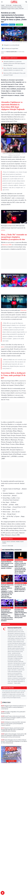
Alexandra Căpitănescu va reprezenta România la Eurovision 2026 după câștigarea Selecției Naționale (14, 63)
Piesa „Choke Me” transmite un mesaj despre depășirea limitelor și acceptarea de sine (14, 69)
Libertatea (23, 310)
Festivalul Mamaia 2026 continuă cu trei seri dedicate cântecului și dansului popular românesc (7, 565)
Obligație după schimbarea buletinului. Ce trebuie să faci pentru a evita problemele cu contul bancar (13, 707)
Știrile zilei (6, 702)
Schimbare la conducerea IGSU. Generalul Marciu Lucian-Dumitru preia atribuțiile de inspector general (13, 723)
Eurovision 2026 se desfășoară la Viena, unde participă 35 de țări (14, 74)
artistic (3, 230)
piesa (2, 347)
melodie (18, 541)
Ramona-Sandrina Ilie (11, 51)
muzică (21, 541)
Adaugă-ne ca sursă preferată (11, 45)
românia (4, 543)
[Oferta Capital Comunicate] (14, 754)
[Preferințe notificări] (2, 893)
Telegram (12, 24)
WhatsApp (20, 24)
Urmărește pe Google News (11, 48)
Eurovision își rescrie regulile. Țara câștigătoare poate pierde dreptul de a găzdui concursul (20, 588)
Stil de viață (10, 545)
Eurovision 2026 (6, 245)
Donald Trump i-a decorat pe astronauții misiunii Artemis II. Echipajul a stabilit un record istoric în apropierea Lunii (13, 717)
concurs (8, 541)
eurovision (13, 541)
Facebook (5, 24)
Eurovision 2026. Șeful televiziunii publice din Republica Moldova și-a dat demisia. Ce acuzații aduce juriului (21, 613)
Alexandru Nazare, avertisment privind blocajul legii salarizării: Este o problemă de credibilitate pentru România (12, 729)
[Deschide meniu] (2, 2)
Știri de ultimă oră (19, 559)
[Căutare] (26, 2)
